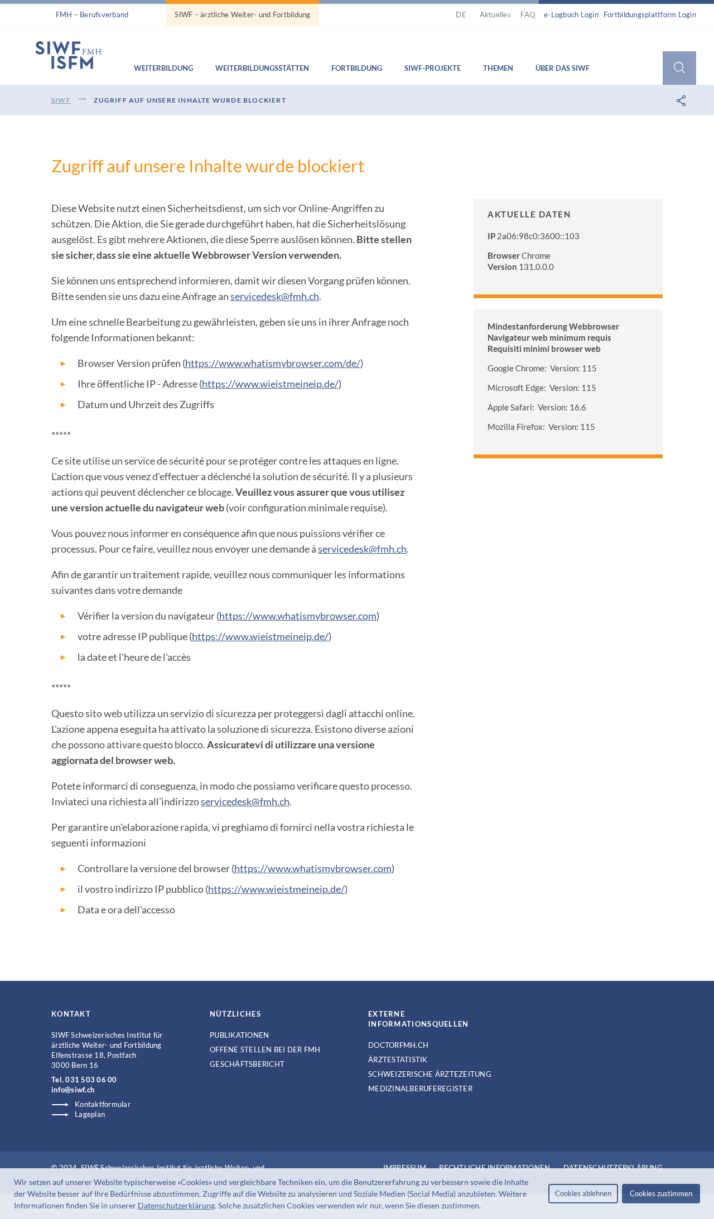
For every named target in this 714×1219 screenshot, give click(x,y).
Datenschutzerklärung (176, 1205)
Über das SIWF (563, 68)
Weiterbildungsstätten (262, 68)
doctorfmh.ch (398, 1045)
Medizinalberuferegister (420, 1088)
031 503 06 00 (91, 1079)
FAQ (527, 14)
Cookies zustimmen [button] (661, 1193)
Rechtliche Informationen (494, 1167)
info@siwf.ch (72, 1089)
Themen (498, 68)
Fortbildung (356, 68)
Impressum (404, 1167)
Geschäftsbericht (247, 1064)
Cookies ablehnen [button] (583, 1193)
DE (463, 14)
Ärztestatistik (398, 1059)
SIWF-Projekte (432, 68)
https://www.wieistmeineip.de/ (270, 384)
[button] (484, 1206)
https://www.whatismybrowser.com (298, 616)
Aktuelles (495, 14)
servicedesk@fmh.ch (274, 296)
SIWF (61, 100)
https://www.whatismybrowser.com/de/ (272, 363)
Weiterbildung (163, 68)
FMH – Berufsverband (92, 14)
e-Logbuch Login (571, 14)
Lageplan (90, 1114)
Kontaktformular (103, 1104)
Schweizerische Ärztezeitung (429, 1074)
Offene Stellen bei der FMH (265, 1049)
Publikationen (239, 1035)
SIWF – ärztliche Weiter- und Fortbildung (242, 14)
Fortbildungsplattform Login (650, 14)
